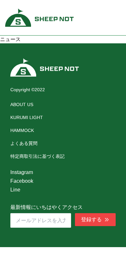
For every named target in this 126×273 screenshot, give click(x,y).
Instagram (21, 172)
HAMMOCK (22, 130)
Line (15, 189)
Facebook (21, 181)
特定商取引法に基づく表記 (37, 156)
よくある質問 (23, 143)
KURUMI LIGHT (26, 117)
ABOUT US (21, 104)
